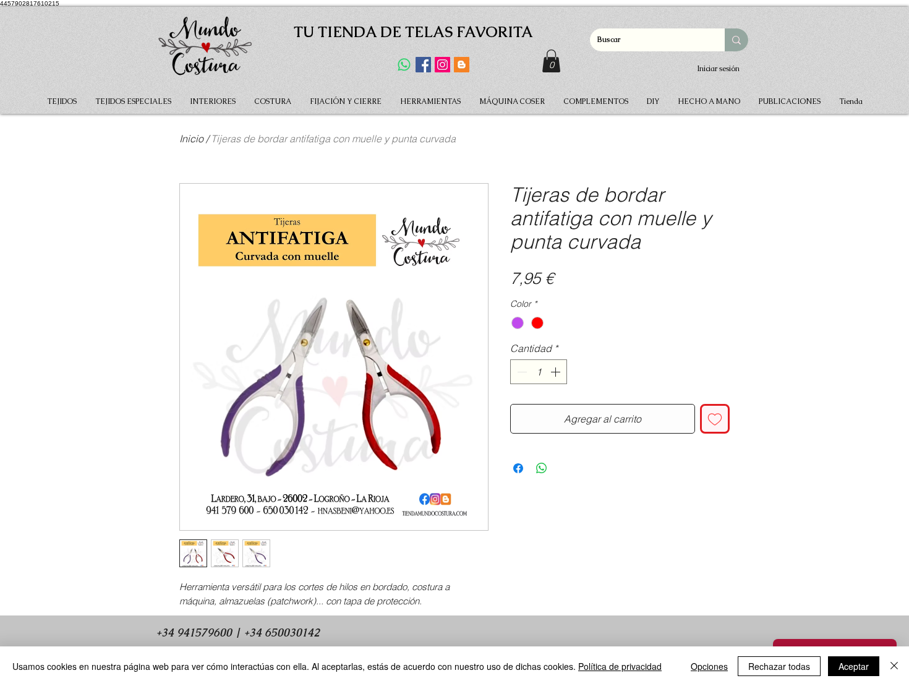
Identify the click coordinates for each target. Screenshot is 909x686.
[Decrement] (520, 372)
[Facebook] (423, 64)
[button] (551, 60)
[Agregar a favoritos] (715, 419)
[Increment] (556, 372)
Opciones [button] (709, 666)
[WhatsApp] (404, 64)
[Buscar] (736, 39)
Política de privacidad (620, 666)
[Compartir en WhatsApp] (541, 468)
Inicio (191, 138)
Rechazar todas (779, 666)
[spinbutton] (538, 372)
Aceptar (854, 666)
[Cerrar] (894, 666)
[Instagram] (442, 64)
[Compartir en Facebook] (518, 468)
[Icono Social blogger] (461, 64)
